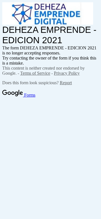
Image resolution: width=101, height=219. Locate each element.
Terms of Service (35, 73)
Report (66, 82)
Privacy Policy (67, 73)
